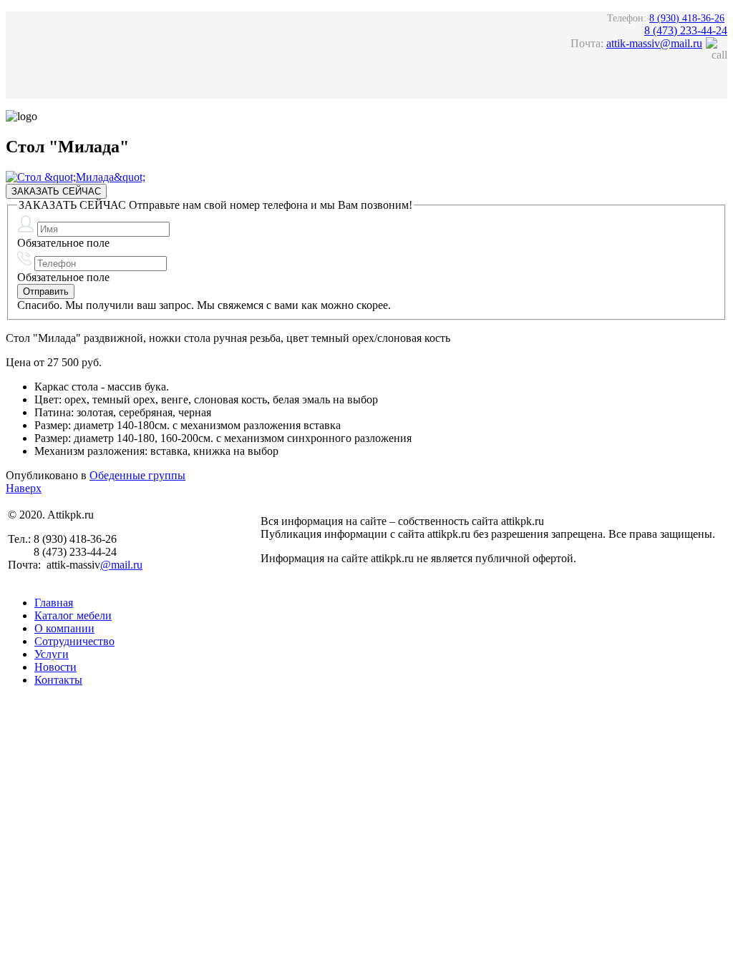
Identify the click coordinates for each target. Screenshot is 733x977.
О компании (64, 628)
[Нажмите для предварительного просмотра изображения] (75, 177)
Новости (55, 667)
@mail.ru (121, 565)
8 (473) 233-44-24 (685, 30)
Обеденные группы (137, 475)
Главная (53, 602)
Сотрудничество (74, 641)
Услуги (51, 654)
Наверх (24, 488)
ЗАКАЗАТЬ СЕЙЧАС (56, 191)
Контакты (58, 680)
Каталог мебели (73, 615)
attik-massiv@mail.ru (654, 43)
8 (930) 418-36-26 (686, 18)
